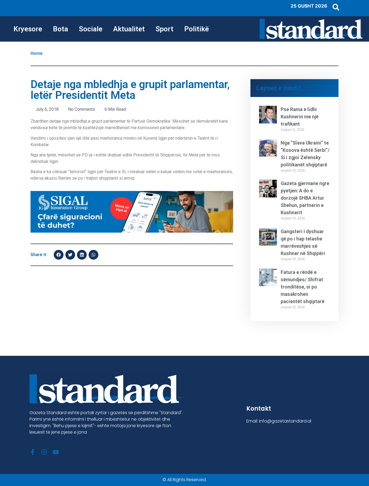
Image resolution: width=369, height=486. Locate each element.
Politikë (196, 29)
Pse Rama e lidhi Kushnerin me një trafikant (299, 116)
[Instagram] (44, 452)
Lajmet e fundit (278, 88)
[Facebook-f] (32, 452)
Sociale (90, 29)
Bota (60, 29)
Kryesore (28, 29)
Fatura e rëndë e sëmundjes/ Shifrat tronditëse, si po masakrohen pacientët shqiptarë (302, 286)
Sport (164, 29)
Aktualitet (129, 29)
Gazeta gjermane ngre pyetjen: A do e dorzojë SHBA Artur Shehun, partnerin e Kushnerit (305, 197)
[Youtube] (56, 452)
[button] (58, 255)
